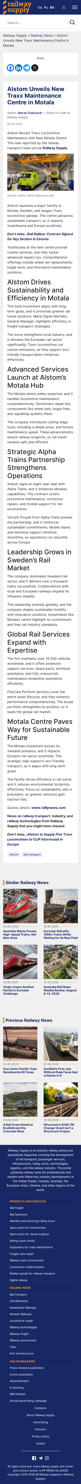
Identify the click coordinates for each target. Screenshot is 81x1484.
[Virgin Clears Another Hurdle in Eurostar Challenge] (20, 961)
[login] (64, 7)
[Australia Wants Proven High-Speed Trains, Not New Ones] (20, 905)
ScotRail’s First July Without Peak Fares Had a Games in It (60, 1072)
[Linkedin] (18, 67)
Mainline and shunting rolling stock (32, 1221)
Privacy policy (40, 1436)
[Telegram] (26, 67)
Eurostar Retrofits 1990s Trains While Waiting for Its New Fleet (61, 934)
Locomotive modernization (27, 1267)
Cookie (40, 1443)
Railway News (42, 35)
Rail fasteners (18, 1214)
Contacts (40, 1408)
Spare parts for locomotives (28, 1227)
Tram (13, 1347)
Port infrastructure (22, 1353)
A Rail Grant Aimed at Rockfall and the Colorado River (18, 1128)
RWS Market (18, 1394)
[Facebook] (10, 67)
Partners (40, 1429)
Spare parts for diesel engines (29, 1234)
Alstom (13, 854)
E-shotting (16, 1387)
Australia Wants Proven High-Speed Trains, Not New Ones (20, 934)
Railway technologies (23, 1327)
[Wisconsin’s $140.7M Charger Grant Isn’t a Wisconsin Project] (61, 1099)
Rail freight (17, 1207)
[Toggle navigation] (75, 7)
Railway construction (23, 1340)
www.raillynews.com (48, 808)
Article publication (21, 1374)
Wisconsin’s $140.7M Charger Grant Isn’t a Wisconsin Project (59, 1128)
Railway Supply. (55, 148)
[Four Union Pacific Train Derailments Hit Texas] (20, 1043)
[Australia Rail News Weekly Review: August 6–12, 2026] (61, 961)
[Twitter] (34, 67)
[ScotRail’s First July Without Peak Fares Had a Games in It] (61, 1043)
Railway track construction (27, 1260)
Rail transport (32, 854)
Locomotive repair (21, 1320)
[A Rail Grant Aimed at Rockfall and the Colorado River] (20, 1099)
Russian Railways (21, 1314)
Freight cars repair (22, 1253)
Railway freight (19, 1333)
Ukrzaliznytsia (19, 1301)
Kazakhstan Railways (23, 1307)
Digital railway (18, 1280)
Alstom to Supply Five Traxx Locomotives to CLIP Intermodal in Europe (39, 839)
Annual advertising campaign (28, 1400)
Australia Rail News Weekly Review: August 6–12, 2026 (60, 990)
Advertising (40, 1422)
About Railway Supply (40, 1415)
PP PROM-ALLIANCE (55, 1470)
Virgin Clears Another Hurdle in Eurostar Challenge (18, 990)
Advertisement (19, 1381)
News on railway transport (28, 816)
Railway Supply (15, 35)
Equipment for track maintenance (31, 1247)
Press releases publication (27, 1367)
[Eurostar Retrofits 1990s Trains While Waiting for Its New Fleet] (61, 905)
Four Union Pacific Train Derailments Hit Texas (20, 1070)
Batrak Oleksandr (30, 113)
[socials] (34, 1457)
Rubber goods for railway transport (32, 1273)
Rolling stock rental (22, 1240)
